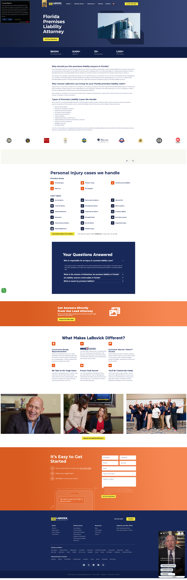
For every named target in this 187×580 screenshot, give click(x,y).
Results (100, 3)
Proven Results (56, 532)
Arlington (53, 559)
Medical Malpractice (61, 228)
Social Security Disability (122, 183)
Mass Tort (58, 188)
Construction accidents (62, 223)
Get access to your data (113, 574)
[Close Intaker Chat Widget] (182, 533)
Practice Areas (78, 3)
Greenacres (90, 550)
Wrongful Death (90, 217)
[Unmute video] (161, 533)
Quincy (98, 559)
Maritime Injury (89, 228)
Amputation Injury (120, 223)
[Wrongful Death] (82, 217)
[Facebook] (84, 565)
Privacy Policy (95, 574)
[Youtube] (98, 565)
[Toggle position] (179, 533)
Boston (60, 559)
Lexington (85, 559)
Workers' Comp (89, 183)
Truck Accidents (60, 206)
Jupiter (127, 550)
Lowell (92, 559)
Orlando (74, 552)
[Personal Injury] (52, 183)
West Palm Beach (127, 552)
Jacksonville (120, 550)
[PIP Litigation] (82, 188)
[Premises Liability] (112, 211)
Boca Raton (54, 550)
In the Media (98, 530)
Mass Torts (76, 540)
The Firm (54, 528)
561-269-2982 (85, 468)
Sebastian (90, 552)
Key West (53, 552)
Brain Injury (58, 217)
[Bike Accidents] (112, 206)
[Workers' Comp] (82, 183)
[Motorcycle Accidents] (82, 200)
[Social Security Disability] (112, 183)
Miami (68, 552)
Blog (96, 528)
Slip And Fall (118, 200)
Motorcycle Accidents (91, 200)
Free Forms (98, 532)
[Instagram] (103, 565)
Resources (91, 3)
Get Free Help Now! (108, 496)
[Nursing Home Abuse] (82, 206)
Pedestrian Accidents (91, 211)
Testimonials (55, 534)
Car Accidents (59, 200)
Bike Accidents (119, 206)
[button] (127, 161)
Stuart (96, 552)
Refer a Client (55, 530)
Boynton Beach (64, 550)
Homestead (111, 550)
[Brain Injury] (52, 217)
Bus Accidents (89, 223)
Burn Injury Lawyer (121, 217)
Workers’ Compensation (79, 536)
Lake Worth (61, 552)
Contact (107, 3)
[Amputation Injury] (112, 223)
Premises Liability (120, 211)
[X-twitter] (89, 565)
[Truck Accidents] (52, 206)
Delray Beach (73, 550)
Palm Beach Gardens (100, 550)
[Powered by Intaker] (174, 576)
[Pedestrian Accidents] (82, 211)
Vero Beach (109, 552)
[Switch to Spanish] (114, 4)
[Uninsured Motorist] (52, 211)
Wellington (117, 552)
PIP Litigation (89, 188)
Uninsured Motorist (60, 211)
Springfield (104, 559)
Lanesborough (77, 559)
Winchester (113, 559)
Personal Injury (59, 183)
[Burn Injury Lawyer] (112, 217)
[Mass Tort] (52, 188)
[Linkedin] (93, 565)
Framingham (67, 559)
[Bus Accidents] (82, 223)
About (68, 3)
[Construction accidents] (52, 223)
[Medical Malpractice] (52, 228)
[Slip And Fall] (112, 200)
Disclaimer (103, 574)
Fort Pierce (82, 550)
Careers (97, 534)
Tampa (102, 552)
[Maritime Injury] (82, 228)
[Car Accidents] (52, 200)
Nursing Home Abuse (91, 206)
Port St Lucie (82, 552)
